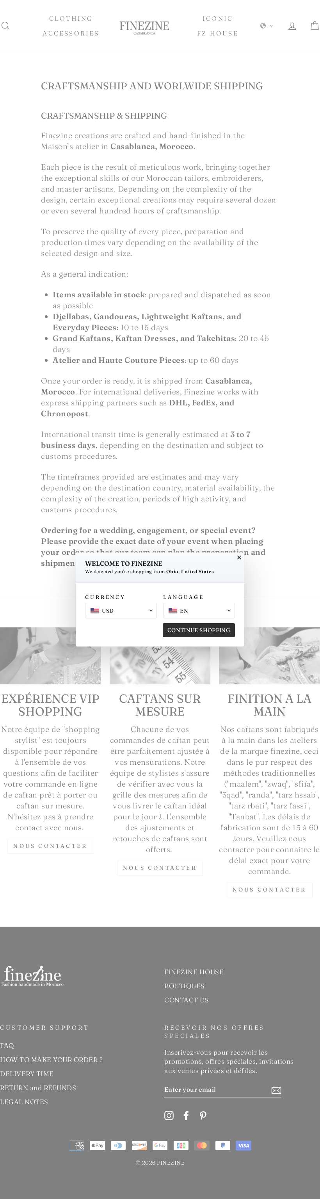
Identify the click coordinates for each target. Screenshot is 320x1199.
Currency (105, 597)
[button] (121, 610)
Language (183, 597)
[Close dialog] (239, 558)
